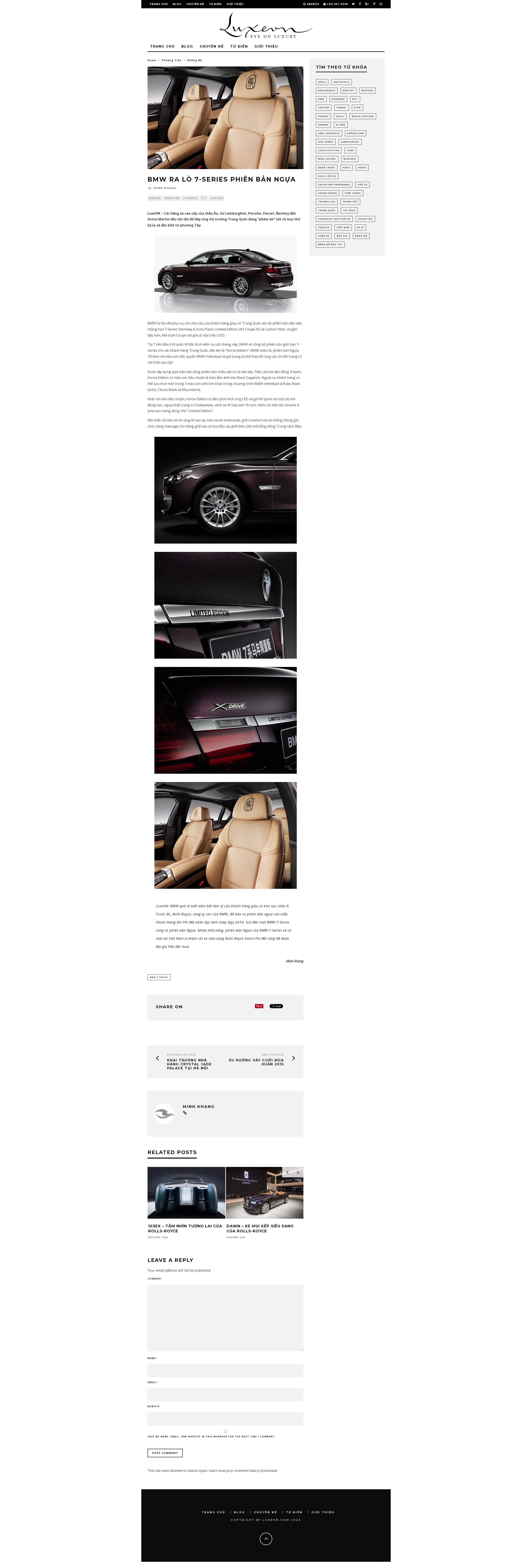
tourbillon (326, 201)
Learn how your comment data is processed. (243, 1470)
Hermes (323, 124)
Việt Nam (343, 227)
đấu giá (342, 236)
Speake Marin (327, 193)
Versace (323, 227)
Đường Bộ (154, 198)
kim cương (325, 141)
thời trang (353, 193)
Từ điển (215, 4)
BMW (321, 99)
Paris (346, 167)
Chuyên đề (195, 4)
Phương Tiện (171, 198)
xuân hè (323, 236)
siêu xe (362, 184)
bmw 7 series (159, 977)
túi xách (349, 210)
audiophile (342, 82)
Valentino (365, 218)
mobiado (350, 158)
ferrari (323, 116)
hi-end (340, 124)
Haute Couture (363, 116)
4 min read (216, 198)
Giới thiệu (235, 4)
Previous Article (181, 1055)
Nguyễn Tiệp (158, 1237)
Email (153, 1382)
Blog (177, 4)
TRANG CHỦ (159, 4)
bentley (348, 90)
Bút (355, 99)
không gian (355, 133)
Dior (357, 107)
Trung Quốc (327, 210)
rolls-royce (327, 176)
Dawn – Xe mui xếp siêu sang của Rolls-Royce (260, 1228)
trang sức (350, 201)
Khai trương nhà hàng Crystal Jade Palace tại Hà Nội (189, 1064)
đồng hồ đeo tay (330, 244)
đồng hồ (361, 236)
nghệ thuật (326, 167)
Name (152, 1358)
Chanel (342, 107)
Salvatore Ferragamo (334, 184)
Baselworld (326, 90)
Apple (322, 82)
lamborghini (350, 141)
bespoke (367, 90)
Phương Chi (236, 1237)
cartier (323, 107)
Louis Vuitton (328, 150)
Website (154, 1406)
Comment (155, 1278)
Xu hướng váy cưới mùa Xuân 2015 (256, 1062)
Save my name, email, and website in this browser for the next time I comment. (212, 1436)
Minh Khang (165, 188)
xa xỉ (360, 227)
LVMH (350, 150)
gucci (340, 116)
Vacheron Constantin (334, 218)
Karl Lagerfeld (329, 133)
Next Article (273, 1055)
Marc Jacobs (327, 158)
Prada (362, 167)
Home (152, 60)
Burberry (338, 99)
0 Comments (190, 198)
